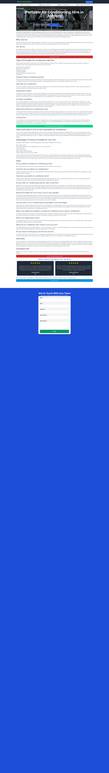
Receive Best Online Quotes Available (54, 126)
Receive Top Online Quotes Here (54, 256)
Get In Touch (89, 2)
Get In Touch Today (54, 57)
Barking (18, 253)
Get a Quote (54, 25)
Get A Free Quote (55, 280)
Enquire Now (54, 285)
